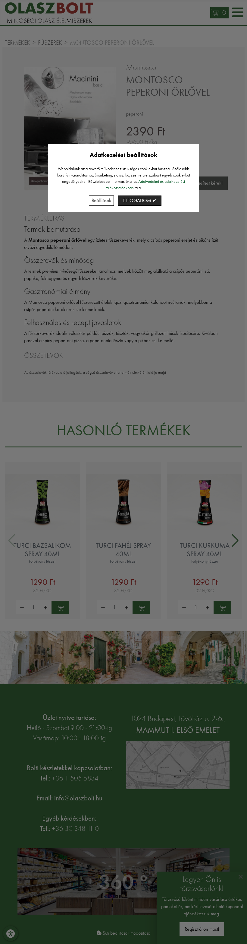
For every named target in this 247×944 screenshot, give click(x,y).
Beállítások (101, 200)
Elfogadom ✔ (139, 200)
